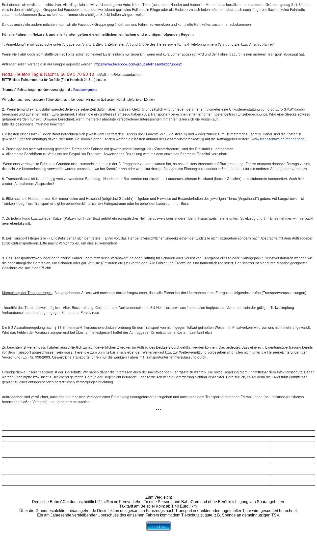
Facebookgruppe (85, 89)
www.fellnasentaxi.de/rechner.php (278, 138)
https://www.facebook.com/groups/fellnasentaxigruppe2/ (138, 63)
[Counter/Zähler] (158, 529)
